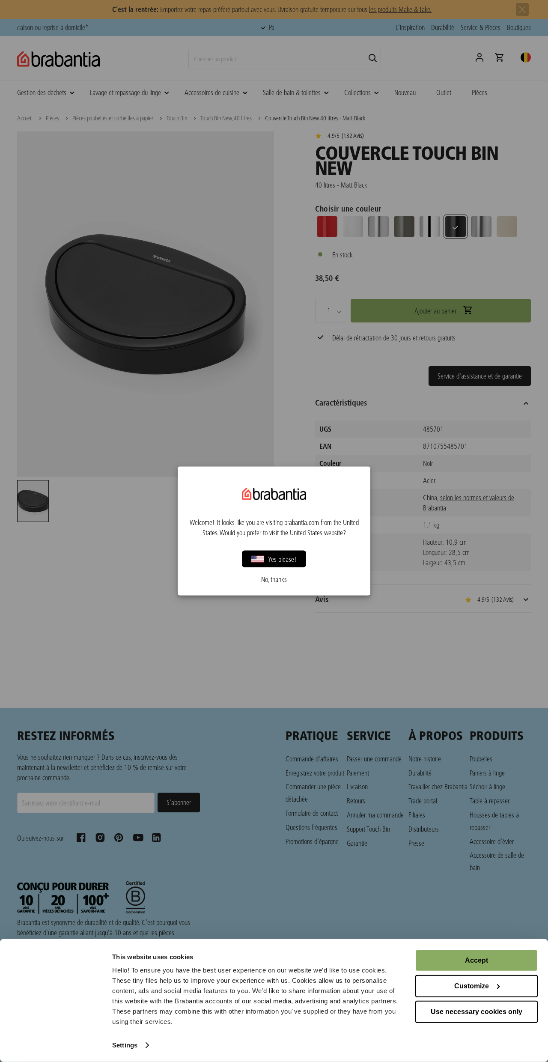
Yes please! (282, 558)
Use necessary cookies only (476, 1011)
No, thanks (274, 579)
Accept (476, 960)
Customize (471, 986)
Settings (124, 1045)
